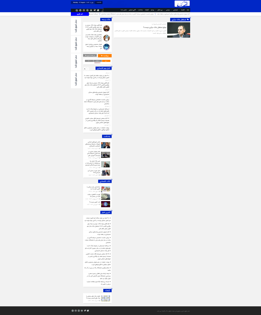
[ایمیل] (83, 10)
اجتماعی (175, 10)
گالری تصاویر (132, 10)
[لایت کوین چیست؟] (97, 204)
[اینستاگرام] (80, 10)
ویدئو (152, 10)
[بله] (94, 10)
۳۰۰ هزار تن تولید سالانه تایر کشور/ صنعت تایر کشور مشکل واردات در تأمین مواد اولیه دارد (96, 77)
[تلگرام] (90, 10)
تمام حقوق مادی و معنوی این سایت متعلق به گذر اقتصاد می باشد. (173, 311)
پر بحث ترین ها (90, 55)
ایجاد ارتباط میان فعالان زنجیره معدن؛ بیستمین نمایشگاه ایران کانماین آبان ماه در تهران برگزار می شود (99, 276)
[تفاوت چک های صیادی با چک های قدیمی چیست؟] (97, 298)
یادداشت (140, 10)
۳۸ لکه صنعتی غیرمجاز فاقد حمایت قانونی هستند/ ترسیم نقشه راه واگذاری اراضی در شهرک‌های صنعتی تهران (97, 120)
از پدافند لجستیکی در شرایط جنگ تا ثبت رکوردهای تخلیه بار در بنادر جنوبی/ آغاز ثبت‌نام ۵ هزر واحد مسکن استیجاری (97, 111)
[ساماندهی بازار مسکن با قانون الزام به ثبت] (97, 189)
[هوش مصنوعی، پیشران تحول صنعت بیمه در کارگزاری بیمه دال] (97, 46)
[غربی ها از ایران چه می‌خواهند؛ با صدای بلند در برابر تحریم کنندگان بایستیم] (97, 164)
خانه (188, 10)
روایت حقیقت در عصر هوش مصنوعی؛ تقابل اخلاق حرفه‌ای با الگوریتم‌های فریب (96, 129)
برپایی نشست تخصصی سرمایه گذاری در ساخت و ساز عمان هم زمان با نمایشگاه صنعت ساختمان (144, 14)
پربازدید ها (105, 55)
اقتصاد (183, 10)
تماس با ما (124, 10)
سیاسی (168, 10)
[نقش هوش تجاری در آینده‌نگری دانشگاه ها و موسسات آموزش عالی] (97, 155)
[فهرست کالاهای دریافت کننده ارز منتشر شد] (97, 196)
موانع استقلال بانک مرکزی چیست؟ (154, 27)
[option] (97, 76)
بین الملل (160, 10)
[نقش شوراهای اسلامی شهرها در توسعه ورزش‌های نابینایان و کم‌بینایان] (97, 145)
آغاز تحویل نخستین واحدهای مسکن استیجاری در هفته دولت (189, 14)
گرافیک (147, 10)
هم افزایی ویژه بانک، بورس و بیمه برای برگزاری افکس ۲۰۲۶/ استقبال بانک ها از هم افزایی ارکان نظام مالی (97, 85)
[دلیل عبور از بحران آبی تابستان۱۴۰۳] (97, 172)
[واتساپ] (87, 10)
